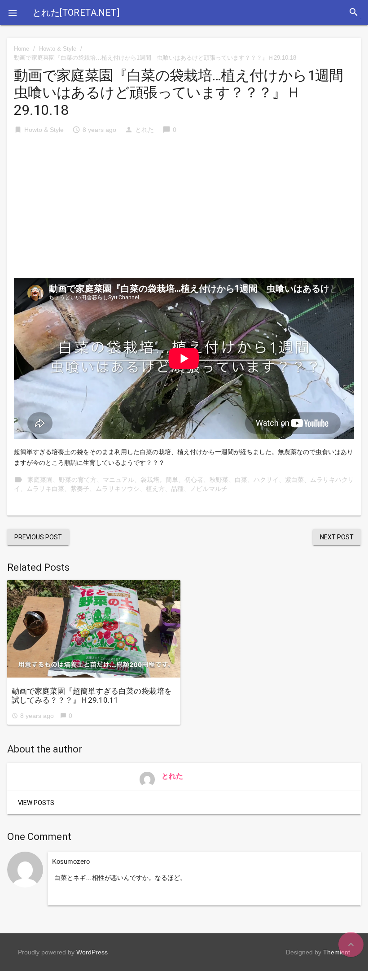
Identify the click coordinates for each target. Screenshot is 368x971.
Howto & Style (57, 48)
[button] (12, 12)
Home (21, 48)
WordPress (92, 952)
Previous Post (38, 537)
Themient (336, 952)
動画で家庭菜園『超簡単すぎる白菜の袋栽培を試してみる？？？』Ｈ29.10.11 (92, 695)
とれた (144, 129)
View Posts (36, 802)
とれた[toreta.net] (75, 12)
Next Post (337, 537)
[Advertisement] (184, 210)
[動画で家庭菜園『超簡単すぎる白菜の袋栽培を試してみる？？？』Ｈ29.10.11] (93, 629)
